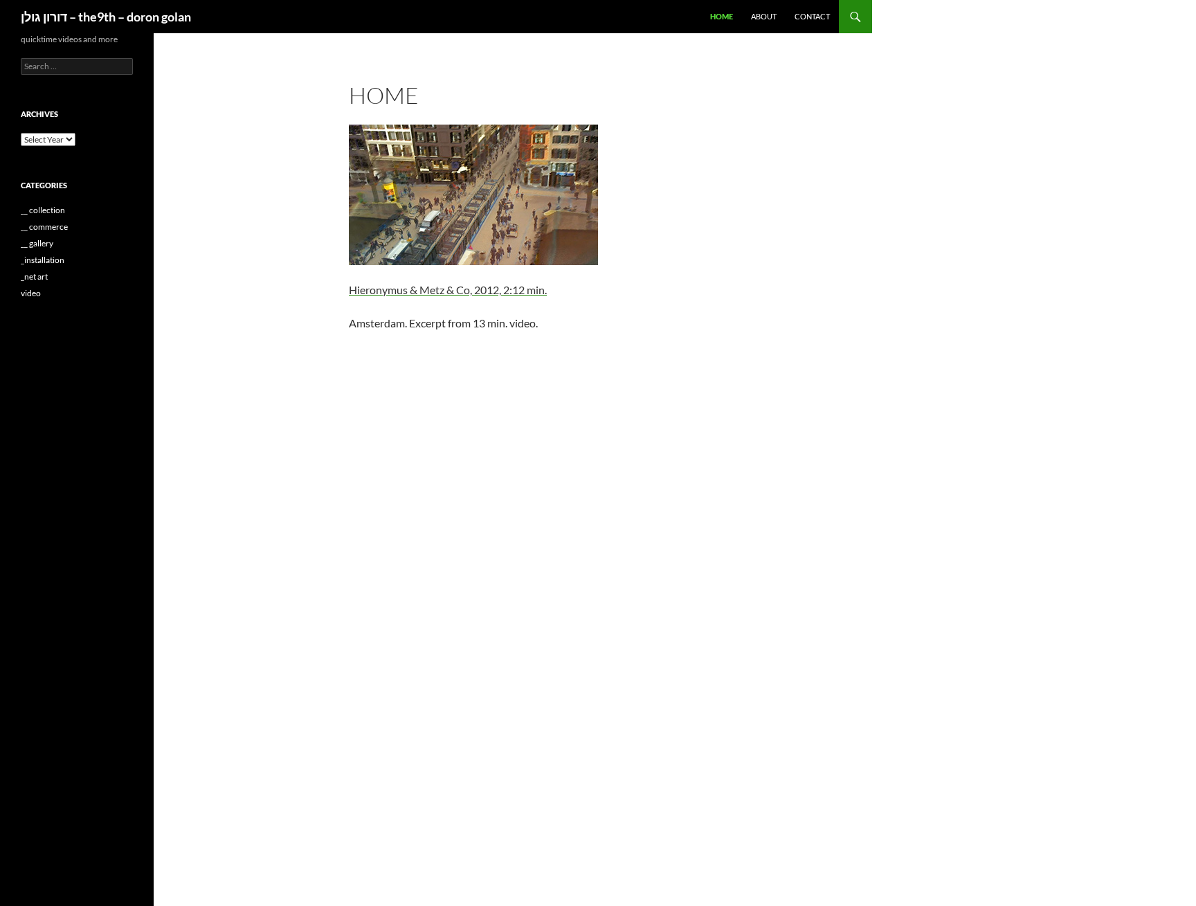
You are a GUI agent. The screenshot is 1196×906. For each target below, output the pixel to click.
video (31, 293)
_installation (42, 260)
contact (812, 16)
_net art (34, 276)
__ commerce (44, 226)
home (721, 16)
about (764, 16)
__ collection (43, 210)
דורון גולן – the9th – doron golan (106, 16)
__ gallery (37, 243)
